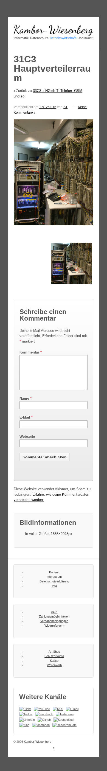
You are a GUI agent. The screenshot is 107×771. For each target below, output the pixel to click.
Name (24, 398)
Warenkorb (54, 665)
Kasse (54, 660)
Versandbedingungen (54, 621)
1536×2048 (59, 534)
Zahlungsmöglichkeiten (54, 616)
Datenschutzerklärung (54, 581)
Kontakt (54, 572)
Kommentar (30, 352)
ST (65, 107)
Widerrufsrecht (54, 625)
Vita (54, 585)
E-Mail (24, 417)
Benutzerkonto (54, 656)
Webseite (27, 436)
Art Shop (54, 651)
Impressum (54, 576)
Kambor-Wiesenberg (37, 741)
